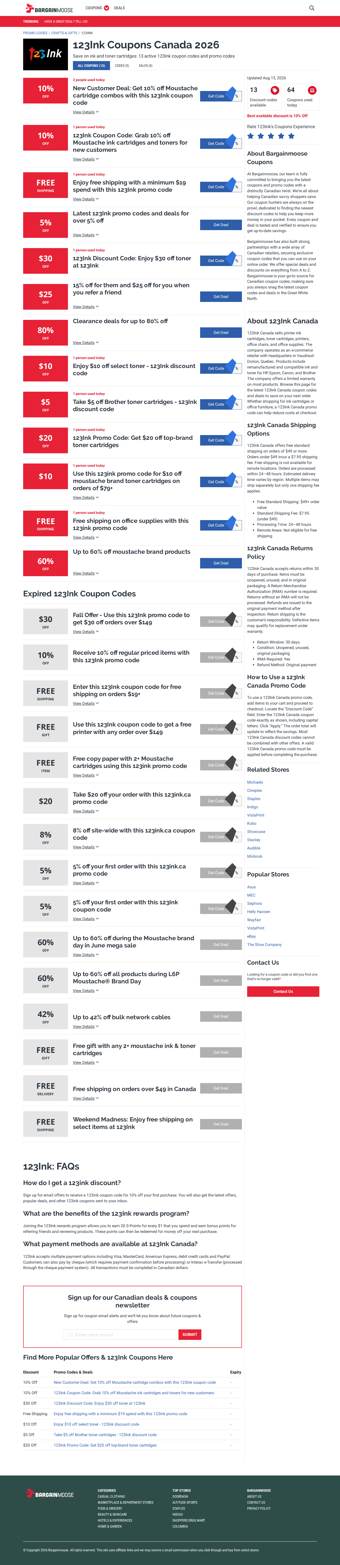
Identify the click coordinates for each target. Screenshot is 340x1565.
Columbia (180, 1526)
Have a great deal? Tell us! (66, 21)
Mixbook (254, 856)
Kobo (251, 823)
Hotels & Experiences (115, 1520)
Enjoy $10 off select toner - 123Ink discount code (96, 1424)
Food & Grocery (110, 1508)
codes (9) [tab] (122, 66)
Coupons (94, 7)
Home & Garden (110, 1526)
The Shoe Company (264, 944)
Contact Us (283, 991)
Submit (189, 1334)
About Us (254, 1496)
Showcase (256, 831)
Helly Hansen (258, 911)
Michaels (255, 782)
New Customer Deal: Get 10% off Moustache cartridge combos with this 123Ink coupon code (135, 1382)
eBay (251, 936)
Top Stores (181, 1490)
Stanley (253, 839)
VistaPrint (255, 815)
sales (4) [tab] (145, 66)
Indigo (252, 807)
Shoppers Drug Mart (188, 1520)
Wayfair (254, 920)
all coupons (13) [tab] (91, 66)
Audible (253, 848)
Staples (253, 798)
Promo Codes (35, 33)
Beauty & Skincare (112, 1514)
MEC (251, 895)
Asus (251, 887)
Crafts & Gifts (64, 33)
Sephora (254, 903)
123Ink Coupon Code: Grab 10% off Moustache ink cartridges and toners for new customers (134, 1392)
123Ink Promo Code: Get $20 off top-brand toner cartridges (105, 1445)
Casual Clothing (111, 1496)
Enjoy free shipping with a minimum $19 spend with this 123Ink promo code (120, 1413)
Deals (119, 7)
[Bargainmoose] (49, 8)
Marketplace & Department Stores (125, 1502)
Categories (107, 1490)
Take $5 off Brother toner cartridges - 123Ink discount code (105, 1434)
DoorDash (180, 1496)
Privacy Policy (259, 1508)
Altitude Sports (184, 1502)
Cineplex (254, 790)
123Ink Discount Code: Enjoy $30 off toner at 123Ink (99, 1403)
